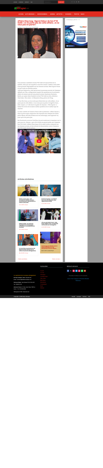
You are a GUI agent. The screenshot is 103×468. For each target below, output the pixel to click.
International (43, 282)
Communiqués (43, 284)
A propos (21, 2)
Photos (76, 14)
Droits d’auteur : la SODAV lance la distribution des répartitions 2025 (49, 200)
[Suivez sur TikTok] (79, 271)
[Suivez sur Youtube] (79, 2)
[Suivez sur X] (74, 2)
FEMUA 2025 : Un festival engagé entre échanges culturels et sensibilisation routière (27, 225)
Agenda (52, 14)
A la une (29, 27)
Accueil (15, 2)
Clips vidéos (43, 278)
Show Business (42, 14)
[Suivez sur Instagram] (76, 2)
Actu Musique (29, 14)
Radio (82, 14)
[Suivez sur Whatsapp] (82, 271)
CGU (31, 2)
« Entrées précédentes (22, 259)
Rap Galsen (42, 280)
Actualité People (35, 27)
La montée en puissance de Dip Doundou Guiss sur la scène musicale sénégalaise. (27, 250)
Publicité (42, 288)
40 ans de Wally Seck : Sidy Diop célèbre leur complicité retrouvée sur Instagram (49, 224)
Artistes (59, 14)
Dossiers (68, 14)
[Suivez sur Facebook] (72, 2)
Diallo (20, 27)
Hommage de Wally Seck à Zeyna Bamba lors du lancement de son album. (49, 247)
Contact (27, 2)
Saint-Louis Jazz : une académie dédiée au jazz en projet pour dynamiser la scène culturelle (27, 200)
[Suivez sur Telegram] (76, 271)
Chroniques (42, 274)
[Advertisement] (59, 8)
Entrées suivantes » (56, 259)
